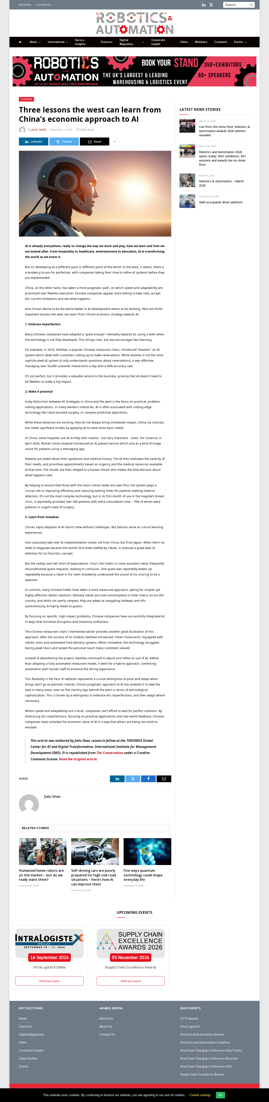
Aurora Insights (80, 42)
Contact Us (44, 4)
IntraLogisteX (190, 1026)
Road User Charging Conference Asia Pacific (211, 1050)
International (56, 42)
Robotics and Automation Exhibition (205, 1042)
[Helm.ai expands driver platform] (187, 201)
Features (106, 42)
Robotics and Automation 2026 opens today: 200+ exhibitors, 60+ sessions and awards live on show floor (222, 158)
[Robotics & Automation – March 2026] (187, 180)
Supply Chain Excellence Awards (130, 967)
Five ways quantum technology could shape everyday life (143, 875)
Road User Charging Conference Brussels (209, 1058)
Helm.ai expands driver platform (221, 202)
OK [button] (221, 1095)
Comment (220, 42)
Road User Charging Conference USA (206, 1066)
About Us (105, 1026)
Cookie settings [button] (200, 1095)
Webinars (201, 42)
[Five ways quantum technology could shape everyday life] (147, 851)
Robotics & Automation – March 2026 (221, 183)
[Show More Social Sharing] (114, 142)
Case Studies (28, 1058)
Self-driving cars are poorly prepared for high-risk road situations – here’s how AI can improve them (93, 877)
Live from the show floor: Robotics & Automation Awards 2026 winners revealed (224, 131)
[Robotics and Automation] (134, 23)
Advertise (24, 4)
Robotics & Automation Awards (202, 1034)
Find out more (49, 981)
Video (184, 42)
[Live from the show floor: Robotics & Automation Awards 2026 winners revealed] (187, 126)
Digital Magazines (126, 42)
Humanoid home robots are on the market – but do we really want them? (41, 875)
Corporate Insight (158, 42)
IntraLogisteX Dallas (49, 967)
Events (238, 42)
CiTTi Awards (189, 1018)
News (33, 42)
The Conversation (109, 752)
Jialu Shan (39, 129)
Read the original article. (78, 759)
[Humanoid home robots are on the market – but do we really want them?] (43, 851)
